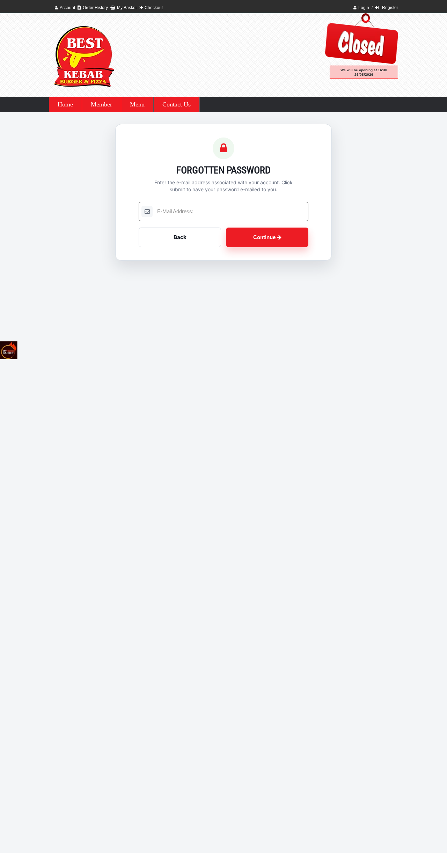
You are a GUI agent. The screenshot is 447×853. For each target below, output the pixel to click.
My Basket (127, 7)
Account (67, 7)
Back (180, 237)
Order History (95, 7)
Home (65, 104)
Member (101, 104)
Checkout (154, 7)
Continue (265, 237)
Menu (137, 104)
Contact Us (176, 104)
